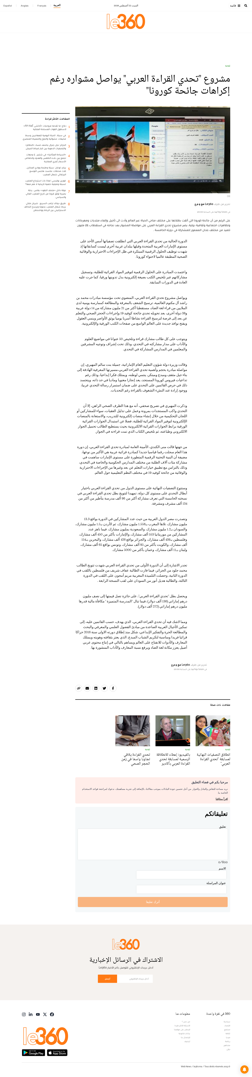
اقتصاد (227, 1025)
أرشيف (187, 1041)
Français (41, 5)
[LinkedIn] (31, 1014)
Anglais (24, 5)
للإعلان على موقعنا (182, 1029)
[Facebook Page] (52, 1014)
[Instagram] (24, 1014)
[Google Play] (33, 1052)
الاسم (222, 868)
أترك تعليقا (153, 902)
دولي (228, 1049)
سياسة (227, 1021)
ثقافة (227, 66)
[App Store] (57, 1052)
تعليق (222, 826)
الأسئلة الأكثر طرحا (182, 1025)
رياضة (227, 1041)
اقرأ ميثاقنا (222, 799)
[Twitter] (45, 1014)
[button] (244, 1069)
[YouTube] (38, 1014)
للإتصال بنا (185, 1037)
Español (7, 5)
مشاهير (227, 1045)
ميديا (228, 1037)
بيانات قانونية (184, 1033)
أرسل (107, 978)
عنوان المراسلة (216, 883)
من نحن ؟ (186, 1021)
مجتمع (227, 1029)
